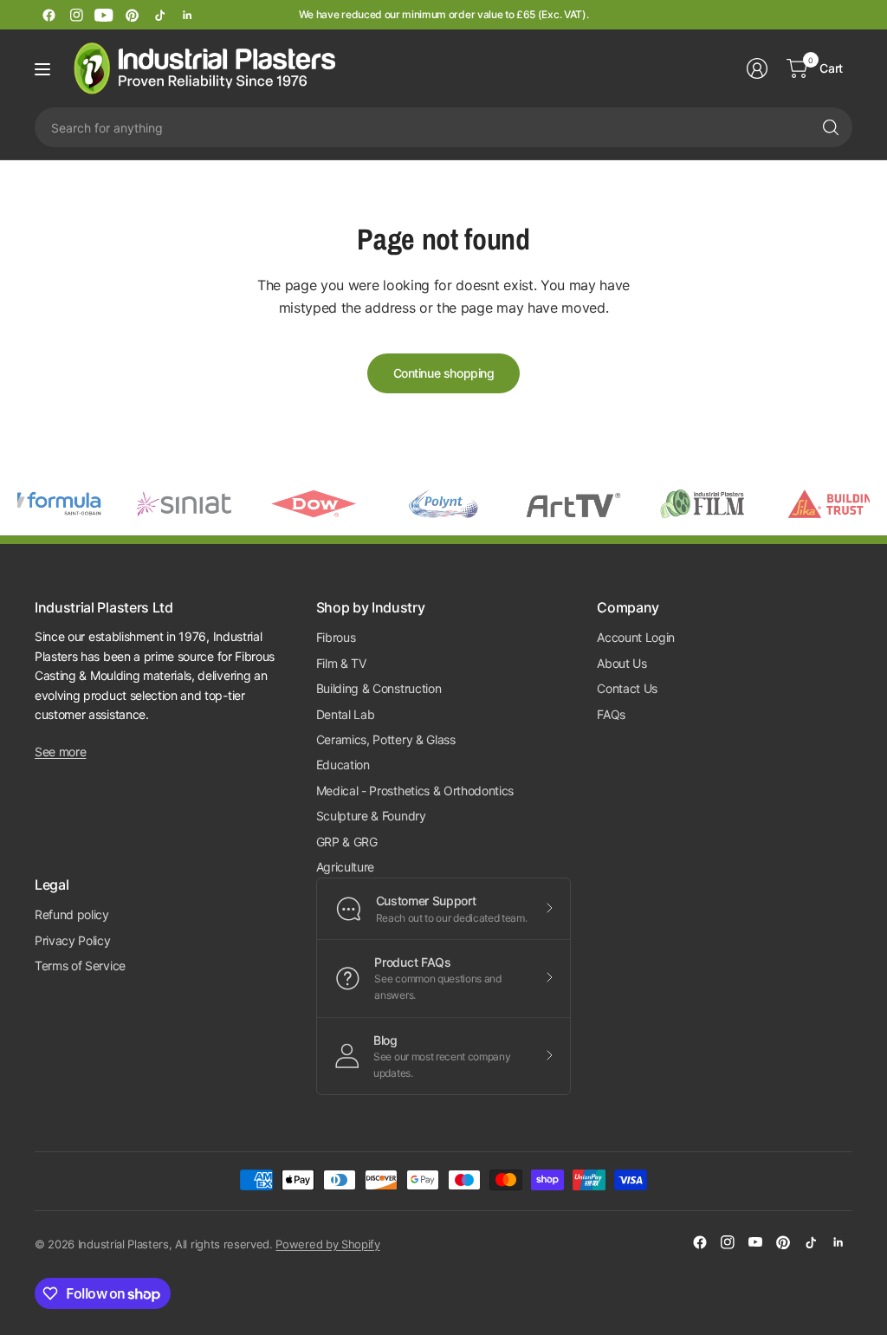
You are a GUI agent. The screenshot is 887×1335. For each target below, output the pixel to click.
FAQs (611, 714)
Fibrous (336, 637)
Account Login (636, 637)
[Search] (830, 127)
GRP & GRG (347, 841)
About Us (621, 663)
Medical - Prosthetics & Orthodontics (415, 790)
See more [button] (60, 751)
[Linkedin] (187, 15)
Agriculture (345, 866)
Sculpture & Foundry (371, 815)
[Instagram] (76, 15)
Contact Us (627, 688)
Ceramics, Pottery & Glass (386, 739)
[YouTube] (104, 15)
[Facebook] (48, 15)
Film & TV (341, 663)
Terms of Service (80, 965)
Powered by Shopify (327, 1244)
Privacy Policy (73, 940)
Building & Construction (379, 688)
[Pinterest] (132, 15)
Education (343, 764)
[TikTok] (159, 15)
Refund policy (72, 914)
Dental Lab (345, 714)
